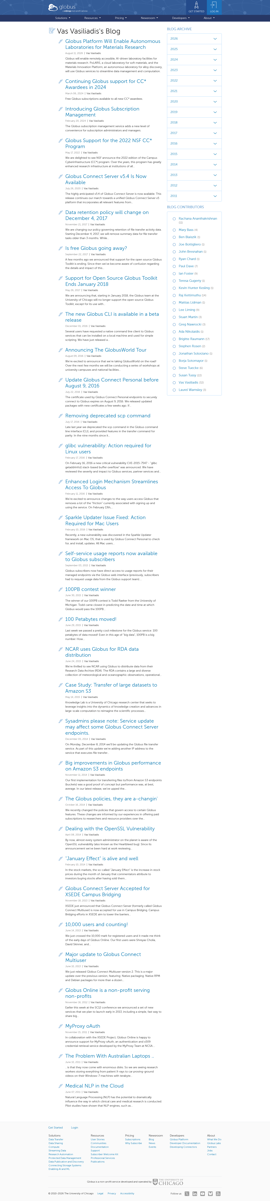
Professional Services (103, 1158)
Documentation (100, 1147)
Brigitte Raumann (194, 339)
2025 (174, 49)
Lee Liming (189, 310)
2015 (173, 154)
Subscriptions (132, 1139)
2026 (174, 38)
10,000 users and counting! (96, 924)
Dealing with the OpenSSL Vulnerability (110, 828)
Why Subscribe (133, 1143)
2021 (173, 91)
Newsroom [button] (148, 18)
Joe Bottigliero (192, 244)
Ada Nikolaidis (191, 331)
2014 (174, 164)
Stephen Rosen (192, 346)
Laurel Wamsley (192, 390)
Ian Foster (188, 273)
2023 (174, 70)
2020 (174, 101)
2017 (173, 133)
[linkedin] (194, 1193)
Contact (211, 1154)
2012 (173, 185)
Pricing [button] (120, 18)
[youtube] (202, 1193)
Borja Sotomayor (193, 361)
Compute (54, 1147)
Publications (98, 1162)
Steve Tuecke (191, 368)
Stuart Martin (190, 317)
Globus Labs (214, 1143)
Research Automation (61, 1154)
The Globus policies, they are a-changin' (111, 799)
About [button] (208, 18)
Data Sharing (56, 1143)
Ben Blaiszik (189, 237)
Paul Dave (188, 266)
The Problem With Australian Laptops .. (109, 1056)
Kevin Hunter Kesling (196, 288)
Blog (151, 1139)
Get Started (55, 1127)
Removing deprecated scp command (107, 415)
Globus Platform (179, 1139)
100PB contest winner (90, 589)
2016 (174, 143)
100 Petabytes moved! (91, 619)
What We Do (214, 1139)
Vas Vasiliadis (191, 382)
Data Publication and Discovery (66, 1162)
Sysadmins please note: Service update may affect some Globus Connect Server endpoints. (111, 727)
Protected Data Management (65, 1158)
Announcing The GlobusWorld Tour (105, 350)
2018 (174, 122)
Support (95, 1150)
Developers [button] (179, 18)
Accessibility (127, 1193)
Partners (212, 1147)
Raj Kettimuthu (192, 295)
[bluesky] (210, 1193)
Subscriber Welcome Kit (104, 1154)
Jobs (209, 1150)
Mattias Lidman (192, 302)
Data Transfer (56, 1139)
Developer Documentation (185, 1143)
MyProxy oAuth (82, 1026)
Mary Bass (188, 230)
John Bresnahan (192, 251)
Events (152, 1147)
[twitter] (186, 1193)
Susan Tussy (190, 375)
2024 (174, 59)
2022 (174, 80)
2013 (173, 175)
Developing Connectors (183, 1147)
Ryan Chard (189, 259)
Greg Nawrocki (192, 324)
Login (74, 1127)
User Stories (98, 1139)
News (152, 1143)
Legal (100, 1193)
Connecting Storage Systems (65, 1165)
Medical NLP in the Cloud (94, 1086)
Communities (98, 1143)
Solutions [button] (61, 18)
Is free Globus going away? (96, 248)
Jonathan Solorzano (195, 353)
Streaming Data (57, 1150)
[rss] (218, 1193)
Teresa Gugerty (192, 281)
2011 (173, 196)
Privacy (112, 1193)
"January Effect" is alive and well (101, 858)
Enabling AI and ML (59, 1169)
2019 (174, 112)
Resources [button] (91, 18)
